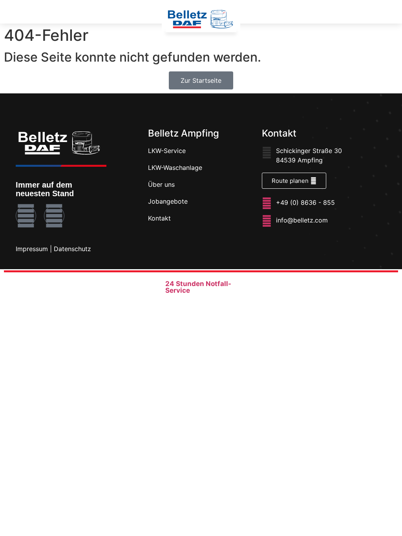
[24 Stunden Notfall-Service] (156, 286)
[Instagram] (54, 216)
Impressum (32, 249)
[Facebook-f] (26, 216)
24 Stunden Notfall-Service (198, 287)
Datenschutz (72, 249)
